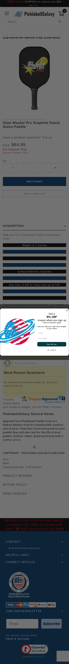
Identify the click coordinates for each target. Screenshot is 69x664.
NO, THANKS (52, 350)
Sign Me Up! (52, 344)
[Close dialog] (67, 310)
